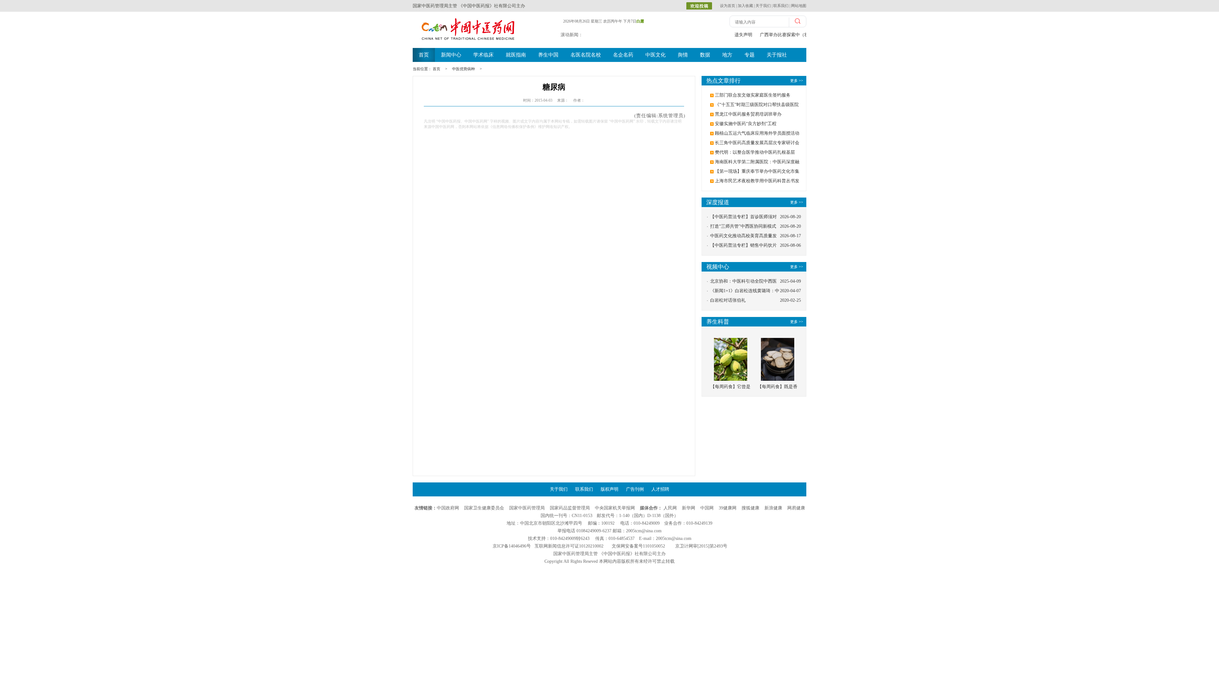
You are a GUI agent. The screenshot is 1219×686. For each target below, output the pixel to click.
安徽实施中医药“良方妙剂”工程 (745, 123)
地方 (727, 54)
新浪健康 (773, 508)
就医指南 (516, 54)
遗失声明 (740, 34)
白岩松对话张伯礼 (728, 300)
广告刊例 (635, 489)
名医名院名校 (585, 54)
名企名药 (623, 54)
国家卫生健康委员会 (484, 508)
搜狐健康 (750, 508)
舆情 (683, 54)
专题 (749, 54)
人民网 (670, 508)
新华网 (688, 508)
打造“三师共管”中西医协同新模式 (743, 226)
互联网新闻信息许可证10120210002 (569, 546)
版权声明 (609, 489)
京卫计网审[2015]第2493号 (701, 546)
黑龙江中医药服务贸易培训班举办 (748, 114)
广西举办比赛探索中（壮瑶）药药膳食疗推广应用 (805, 34)
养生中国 (548, 54)
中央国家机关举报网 (615, 508)
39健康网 (727, 508)
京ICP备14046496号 (512, 546)
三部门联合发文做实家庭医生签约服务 (752, 95)
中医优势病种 (463, 69)
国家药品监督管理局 (570, 508)
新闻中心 (451, 54)
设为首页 (727, 5)
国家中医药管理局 (527, 508)
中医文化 (655, 54)
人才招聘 (660, 489)
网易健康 (796, 508)
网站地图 (798, 5)
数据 (705, 54)
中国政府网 (448, 508)
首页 (424, 54)
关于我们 (763, 5)
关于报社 (777, 54)
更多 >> (796, 202)
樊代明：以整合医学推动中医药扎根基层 (755, 152)
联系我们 (781, 5)
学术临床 (483, 54)
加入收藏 (745, 5)
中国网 (707, 508)
